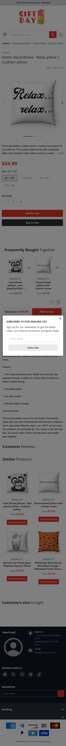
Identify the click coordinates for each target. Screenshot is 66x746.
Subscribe (33, 347)
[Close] (60, 318)
